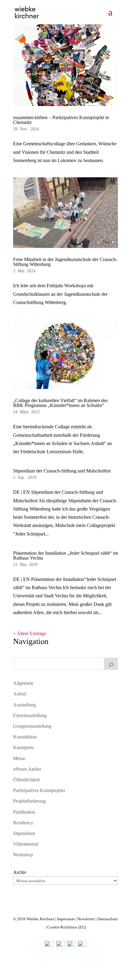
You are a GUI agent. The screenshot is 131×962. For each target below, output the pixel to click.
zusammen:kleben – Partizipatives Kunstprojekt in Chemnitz (61, 120)
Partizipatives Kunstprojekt (39, 790)
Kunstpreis (23, 747)
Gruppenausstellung (32, 726)
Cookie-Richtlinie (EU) (66, 927)
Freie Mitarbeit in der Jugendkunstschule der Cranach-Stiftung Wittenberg (65, 262)
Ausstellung (24, 704)
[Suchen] (111, 664)
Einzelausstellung (30, 715)
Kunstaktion (25, 736)
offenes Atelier (27, 769)
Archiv (20, 872)
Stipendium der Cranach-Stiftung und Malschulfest (62, 470)
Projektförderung (29, 801)
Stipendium (24, 833)
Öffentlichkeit (26, 779)
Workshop (23, 854)
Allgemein (23, 683)
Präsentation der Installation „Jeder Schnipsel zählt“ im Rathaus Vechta (65, 555)
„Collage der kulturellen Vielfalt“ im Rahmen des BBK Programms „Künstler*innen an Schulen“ (60, 403)
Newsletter (86, 919)
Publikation (24, 812)
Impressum (66, 919)
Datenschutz (107, 919)
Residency (23, 822)
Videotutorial (25, 844)
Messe (19, 758)
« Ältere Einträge (29, 633)
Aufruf (19, 693)
